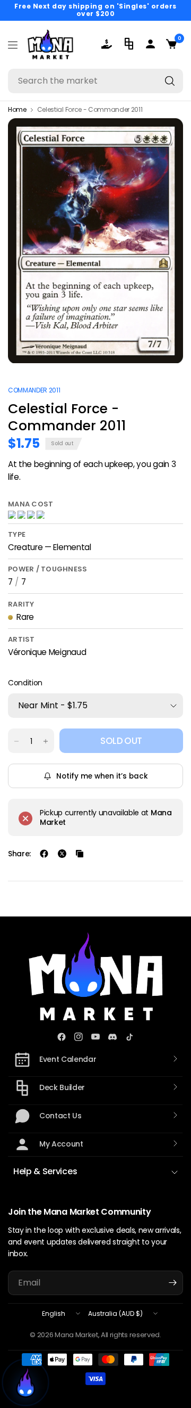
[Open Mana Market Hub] (25, 1382)
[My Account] (151, 44)
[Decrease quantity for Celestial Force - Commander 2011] (16, 741)
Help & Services (45, 1171)
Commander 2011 (34, 390)
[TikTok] (129, 1036)
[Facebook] (61, 1036)
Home (17, 110)
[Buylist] (108, 44)
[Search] (170, 81)
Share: (19, 853)
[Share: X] (62, 854)
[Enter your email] (172, 1283)
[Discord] (112, 1036)
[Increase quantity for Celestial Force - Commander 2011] (46, 741)
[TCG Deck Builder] (130, 43)
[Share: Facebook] (44, 854)
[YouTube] (95, 1036)
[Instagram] (78, 1036)
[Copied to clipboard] (79, 854)
